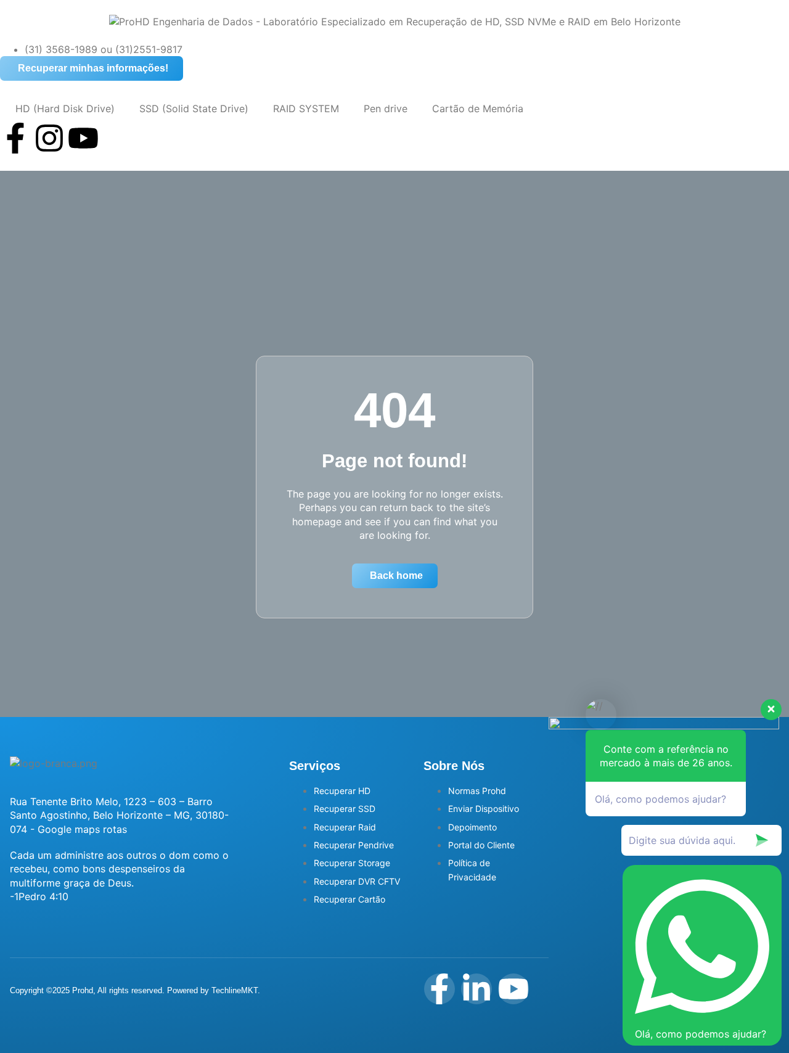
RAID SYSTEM (306, 108)
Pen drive (385, 108)
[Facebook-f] (15, 138)
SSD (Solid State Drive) (193, 108)
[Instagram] (49, 138)
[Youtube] (83, 138)
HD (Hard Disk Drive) (63, 108)
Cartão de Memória (477, 108)
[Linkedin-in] (476, 988)
